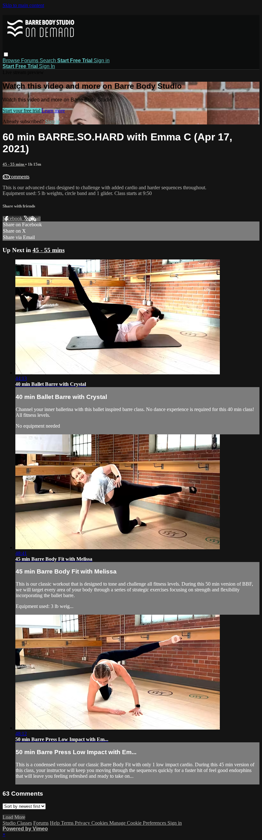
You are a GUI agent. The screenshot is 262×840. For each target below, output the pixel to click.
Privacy (83, 823)
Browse (12, 60)
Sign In (47, 66)
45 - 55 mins (14, 164)
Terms (68, 823)
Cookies (100, 823)
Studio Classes (17, 823)
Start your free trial (22, 110)
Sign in (102, 60)
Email (35, 218)
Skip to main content (23, 5)
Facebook (13, 218)
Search (48, 60)
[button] (6, 54)
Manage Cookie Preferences (138, 823)
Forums (30, 60)
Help (55, 823)
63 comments (16, 176)
